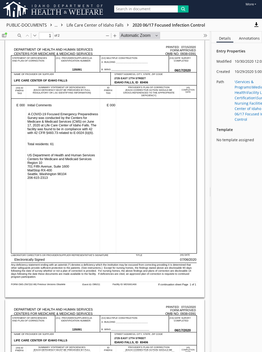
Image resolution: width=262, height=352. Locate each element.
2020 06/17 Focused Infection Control (169, 25)
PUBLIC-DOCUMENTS (32, 25)
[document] (236, 191)
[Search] (183, 9)
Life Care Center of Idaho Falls (96, 25)
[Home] (54, 9)
